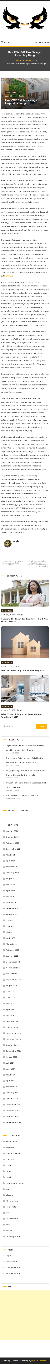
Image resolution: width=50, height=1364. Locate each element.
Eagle (21, 96)
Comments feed (13, 1267)
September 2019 (13, 1122)
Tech (8, 1224)
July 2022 (10, 920)
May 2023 (10, 884)
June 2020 (10, 1069)
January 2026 (12, 831)
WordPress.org (13, 1273)
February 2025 (12, 843)
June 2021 (10, 997)
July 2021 (10, 991)
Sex (7, 1213)
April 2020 (10, 1080)
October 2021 (12, 973)
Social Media (12, 1218)
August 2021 (11, 985)
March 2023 (11, 896)
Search (43, 42)
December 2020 (13, 1033)
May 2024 (10, 855)
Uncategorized (13, 1236)
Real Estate (11, 93)
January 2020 (12, 1098)
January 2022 (12, 956)
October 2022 (12, 902)
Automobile (11, 1141)
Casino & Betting (13, 1153)
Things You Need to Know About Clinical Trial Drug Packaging (26, 785)
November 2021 (13, 968)
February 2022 (12, 950)
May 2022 (10, 932)
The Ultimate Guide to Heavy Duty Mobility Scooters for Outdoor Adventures (24, 760)
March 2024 (11, 866)
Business (10, 1147)
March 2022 (11, 944)
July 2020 (10, 1063)
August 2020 (11, 1057)
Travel (9, 1230)
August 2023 (11, 878)
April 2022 (10, 938)
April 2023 (10, 890)
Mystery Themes (38, 1360)
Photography (12, 1201)
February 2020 (12, 1092)
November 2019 (13, 1110)
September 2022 (13, 908)
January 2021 (12, 1027)
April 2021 (10, 1009)
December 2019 (13, 1104)
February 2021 (12, 1021)
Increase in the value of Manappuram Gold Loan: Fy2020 (12, 563)
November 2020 (13, 1039)
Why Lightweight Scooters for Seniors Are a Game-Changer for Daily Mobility (25, 772)
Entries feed (11, 1261)
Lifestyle (9, 1195)
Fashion (9, 1165)
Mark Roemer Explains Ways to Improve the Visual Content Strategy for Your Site (37, 564)
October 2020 (12, 1045)
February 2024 (12, 872)
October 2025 (12, 837)
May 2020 (10, 1075)
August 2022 (11, 914)
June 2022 (10, 926)
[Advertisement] (25, 1315)
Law (8, 1189)
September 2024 (14, 849)
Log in (8, 1255)
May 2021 (10, 1003)
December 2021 (13, 962)
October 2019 (12, 1116)
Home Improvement (15, 1183)
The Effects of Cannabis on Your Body (22, 795)
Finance (9, 1171)
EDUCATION (11, 1159)
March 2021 (11, 1015)
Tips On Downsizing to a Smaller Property (22, 671)
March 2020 (11, 1086)
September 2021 (13, 979)
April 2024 (10, 861)
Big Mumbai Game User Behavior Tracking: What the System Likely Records (25, 747)
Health (9, 1177)
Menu (7, 42)
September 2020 (13, 1051)
